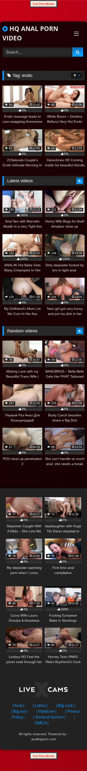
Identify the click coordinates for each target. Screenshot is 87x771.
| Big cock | (65, 705)
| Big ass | (19, 711)
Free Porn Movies (44, 3)
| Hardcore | (46, 711)
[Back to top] (72, 756)
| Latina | (40, 705)
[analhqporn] (43, 690)
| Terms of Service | (49, 717)
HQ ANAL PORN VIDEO (30, 33)
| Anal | (18, 705)
